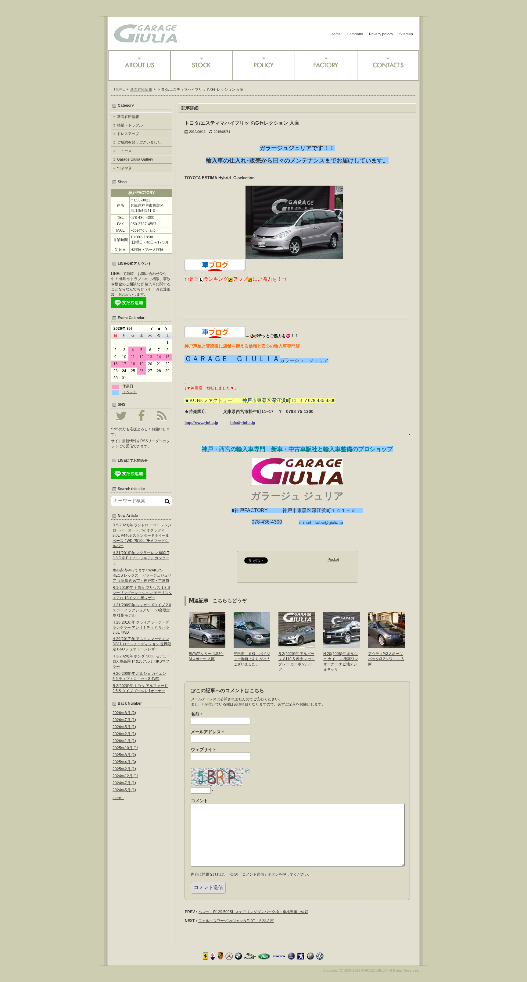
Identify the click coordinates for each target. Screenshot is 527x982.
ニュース (124, 151)
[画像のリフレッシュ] (247, 772)
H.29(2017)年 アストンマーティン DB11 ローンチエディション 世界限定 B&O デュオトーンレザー (142, 644)
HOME (119, 89)
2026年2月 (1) (124, 734)
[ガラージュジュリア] (145, 40)
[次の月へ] (167, 329)
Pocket (333, 559)
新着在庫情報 (141, 89)
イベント (129, 392)
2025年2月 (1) (124, 769)
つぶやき (124, 168)
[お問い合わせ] (388, 65)
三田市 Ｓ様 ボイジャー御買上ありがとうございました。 (252, 659)
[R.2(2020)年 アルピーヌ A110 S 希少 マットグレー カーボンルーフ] (296, 646)
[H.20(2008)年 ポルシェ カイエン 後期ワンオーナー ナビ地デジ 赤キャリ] (341, 646)
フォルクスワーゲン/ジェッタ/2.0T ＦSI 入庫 (236, 921)
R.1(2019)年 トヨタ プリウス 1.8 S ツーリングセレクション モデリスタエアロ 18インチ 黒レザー (142, 592)
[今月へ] (159, 329)
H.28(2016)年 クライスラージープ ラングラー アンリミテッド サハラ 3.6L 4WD (141, 627)
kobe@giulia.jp (143, 230)
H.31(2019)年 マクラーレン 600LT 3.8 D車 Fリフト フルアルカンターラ (141, 558)
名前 (196, 714)
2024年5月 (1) (124, 790)
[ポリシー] (263, 65)
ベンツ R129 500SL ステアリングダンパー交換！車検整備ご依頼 (253, 912)
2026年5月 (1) (124, 727)
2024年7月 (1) (124, 783)
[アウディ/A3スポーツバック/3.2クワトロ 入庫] (386, 646)
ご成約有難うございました (139, 142)
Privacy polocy (381, 34)
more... (118, 798)
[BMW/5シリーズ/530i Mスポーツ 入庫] (207, 646)
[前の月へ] (150, 329)
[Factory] (326, 65)
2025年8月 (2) (124, 755)
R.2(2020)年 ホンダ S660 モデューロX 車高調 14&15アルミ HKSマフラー (141, 661)
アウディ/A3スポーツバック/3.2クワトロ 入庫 (386, 659)
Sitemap (406, 34)
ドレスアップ (128, 134)
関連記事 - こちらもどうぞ (218, 600)
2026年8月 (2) (124, 713)
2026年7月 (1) (124, 720)
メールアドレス (207, 732)
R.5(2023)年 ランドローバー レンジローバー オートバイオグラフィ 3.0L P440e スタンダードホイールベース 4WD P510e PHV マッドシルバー (142, 535)
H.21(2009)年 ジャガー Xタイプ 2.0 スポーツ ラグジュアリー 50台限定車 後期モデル (142, 610)
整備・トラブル (130, 125)
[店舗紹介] (139, 65)
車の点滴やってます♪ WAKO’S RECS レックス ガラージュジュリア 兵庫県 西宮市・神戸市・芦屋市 (142, 575)
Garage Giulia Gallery (135, 159)
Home (336, 34)
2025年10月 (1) (125, 748)
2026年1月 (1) (124, 741)
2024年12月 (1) (125, 776)
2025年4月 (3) (124, 762)
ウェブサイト (204, 749)
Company (355, 34)
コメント (199, 800)
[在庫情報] (201, 65)
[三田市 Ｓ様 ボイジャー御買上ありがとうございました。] (252, 646)
